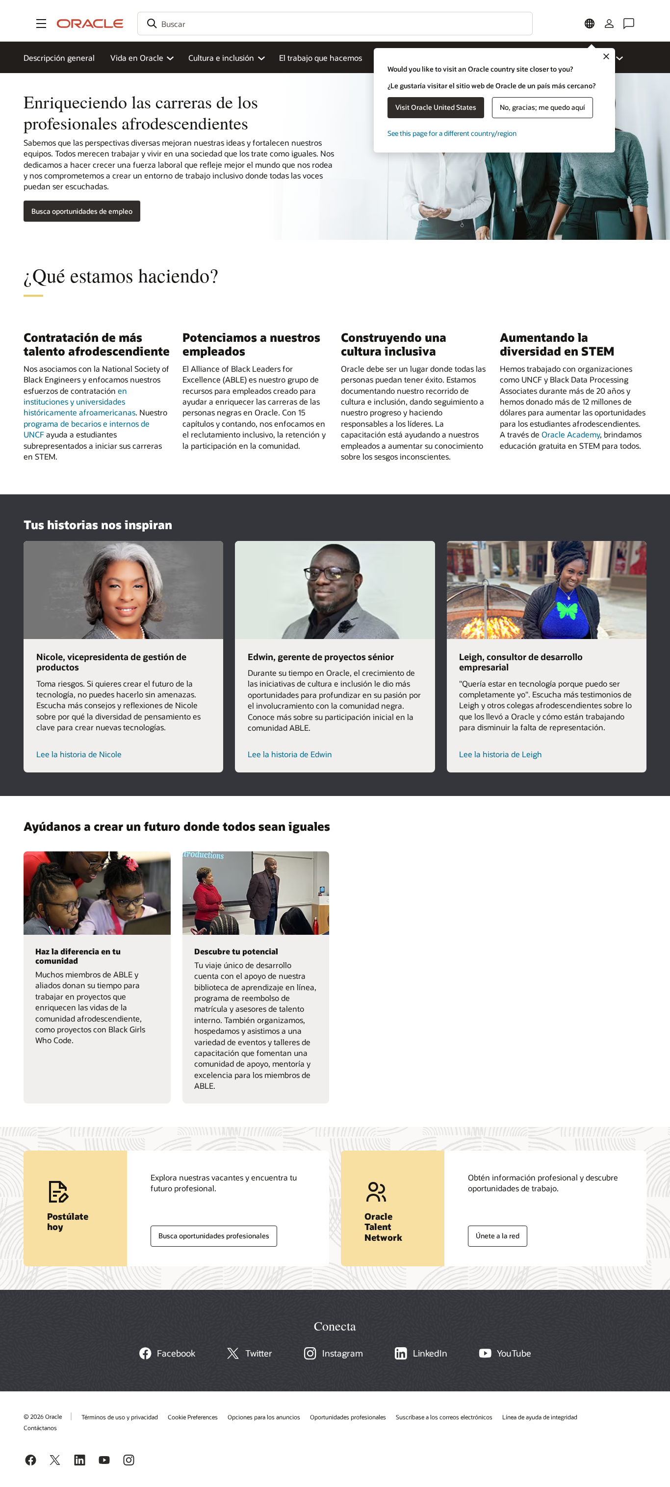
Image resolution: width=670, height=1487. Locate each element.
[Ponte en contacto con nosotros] (629, 23)
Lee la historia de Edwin (290, 754)
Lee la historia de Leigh (500, 754)
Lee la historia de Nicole (79, 754)
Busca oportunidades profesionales (210, 1234)
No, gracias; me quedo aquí (542, 107)
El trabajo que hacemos (320, 57)
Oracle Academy (570, 434)
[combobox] (335, 23)
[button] (41, 23)
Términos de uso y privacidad (119, 1417)
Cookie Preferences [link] (193, 1417)
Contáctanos (40, 1428)
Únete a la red (493, 1234)
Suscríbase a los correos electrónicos (444, 1417)
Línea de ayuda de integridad (539, 1417)
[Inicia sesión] (609, 23)
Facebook (176, 1353)
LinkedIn (430, 1353)
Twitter (258, 1353)
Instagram (342, 1353)
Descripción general (59, 57)
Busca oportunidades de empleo (81, 211)
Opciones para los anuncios (264, 1417)
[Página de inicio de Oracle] (90, 23)
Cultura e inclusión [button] (221, 57)
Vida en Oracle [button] (136, 57)
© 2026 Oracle (43, 1416)
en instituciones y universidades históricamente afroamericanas (79, 401)
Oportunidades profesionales (348, 1417)
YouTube (514, 1353)
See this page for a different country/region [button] (451, 133)
